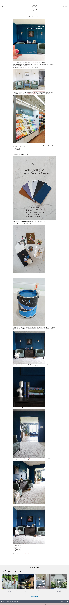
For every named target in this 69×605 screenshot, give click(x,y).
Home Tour (4, 601)
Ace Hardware (33, 62)
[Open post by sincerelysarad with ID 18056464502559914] (10, 581)
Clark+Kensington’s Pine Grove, (31, 93)
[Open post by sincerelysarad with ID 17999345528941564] (26, 581)
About (10, 601)
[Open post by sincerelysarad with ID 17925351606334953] (43, 581)
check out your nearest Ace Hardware (35, 458)
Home (13, 601)
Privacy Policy (16, 601)
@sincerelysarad (34, 567)
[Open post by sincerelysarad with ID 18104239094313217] (59, 581)
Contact (8, 601)
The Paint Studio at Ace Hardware (39, 91)
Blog (1, 601)
